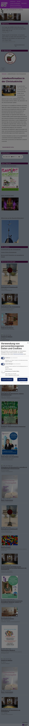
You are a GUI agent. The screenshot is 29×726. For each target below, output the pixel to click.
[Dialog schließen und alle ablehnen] (28, 342)
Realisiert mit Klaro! (23, 382)
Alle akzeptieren (22, 379)
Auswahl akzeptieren (7, 379)
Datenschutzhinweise (18, 354)
